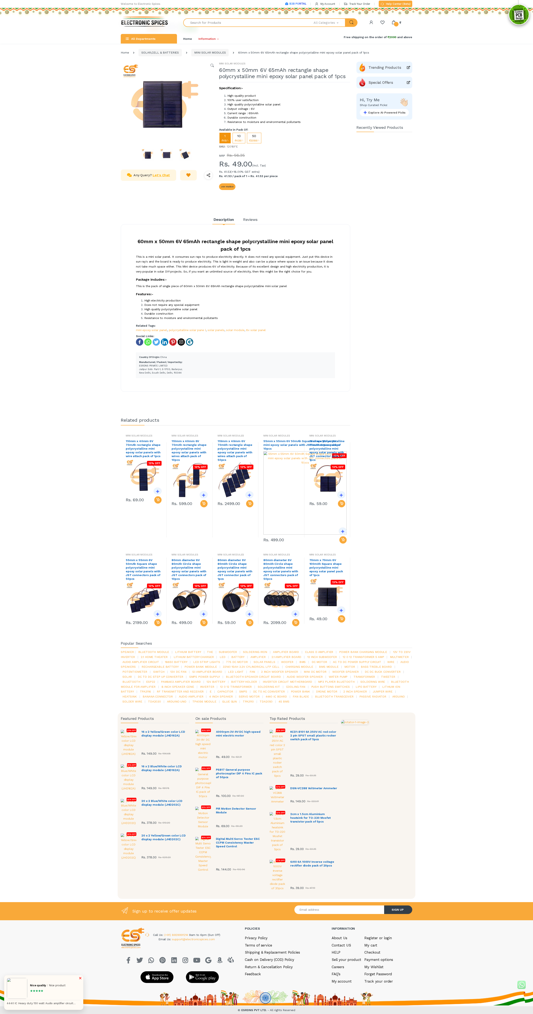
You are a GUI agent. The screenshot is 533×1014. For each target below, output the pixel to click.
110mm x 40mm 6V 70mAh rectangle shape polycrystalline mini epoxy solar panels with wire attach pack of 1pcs (143, 448)
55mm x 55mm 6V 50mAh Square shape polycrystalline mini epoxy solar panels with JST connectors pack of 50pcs (143, 569)
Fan (252, 671)
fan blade (301, 696)
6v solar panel (256, 330)
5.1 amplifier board (207, 671)
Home (187, 38)
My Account (327, 3)
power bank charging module (363, 652)
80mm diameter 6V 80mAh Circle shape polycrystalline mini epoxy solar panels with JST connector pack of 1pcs (235, 569)
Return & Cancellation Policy (269, 967)
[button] (330, 22)
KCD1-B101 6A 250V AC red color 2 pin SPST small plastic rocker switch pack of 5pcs (313, 735)
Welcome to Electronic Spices (140, 3)
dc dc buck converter (383, 671)
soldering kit (269, 686)
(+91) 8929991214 (176, 934)
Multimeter (399, 657)
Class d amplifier (319, 652)
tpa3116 (145, 691)
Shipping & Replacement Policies (272, 952)
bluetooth (131, 681)
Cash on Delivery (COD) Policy (269, 960)
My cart (370, 945)
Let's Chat (161, 175)
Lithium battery (188, 652)
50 (254, 138)
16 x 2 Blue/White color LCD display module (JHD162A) (161, 768)
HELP (336, 952)
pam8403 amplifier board (181, 681)
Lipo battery (366, 686)
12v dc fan (178, 671)
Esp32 (150, 681)
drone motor (326, 691)
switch (158, 671)
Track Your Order (359, 3)
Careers (338, 967)
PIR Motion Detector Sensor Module (236, 810)
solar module (235, 330)
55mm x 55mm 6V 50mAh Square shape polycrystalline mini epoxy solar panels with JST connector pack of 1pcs (326, 450)
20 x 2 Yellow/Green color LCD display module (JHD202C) (163, 837)
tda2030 (154, 701)
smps (243, 691)
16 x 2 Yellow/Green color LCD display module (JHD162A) (163, 733)
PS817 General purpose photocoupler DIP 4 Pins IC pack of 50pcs (239, 773)
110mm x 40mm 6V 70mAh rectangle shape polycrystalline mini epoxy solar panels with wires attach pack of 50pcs (235, 450)
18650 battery (176, 662)
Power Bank (300, 691)
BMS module (329, 666)
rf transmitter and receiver (180, 691)
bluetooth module (153, 652)
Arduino (398, 696)
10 (238, 138)
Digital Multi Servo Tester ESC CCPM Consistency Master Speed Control (238, 842)
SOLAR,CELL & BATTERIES (160, 52)
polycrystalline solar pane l (187, 330)
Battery (237, 657)
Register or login (378, 938)
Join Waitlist (227, 186)
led (222, 657)
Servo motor (249, 696)
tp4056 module (204, 701)
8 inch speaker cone (178, 686)
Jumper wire (382, 691)
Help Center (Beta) (398, 3)
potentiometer (134, 671)
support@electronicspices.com (193, 939)
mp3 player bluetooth (336, 681)
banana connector (158, 696)
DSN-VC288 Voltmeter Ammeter (313, 788)
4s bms (284, 701)
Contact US (341, 945)
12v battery (216, 681)
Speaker (127, 652)
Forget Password (378, 974)
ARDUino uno (176, 701)
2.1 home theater (154, 657)
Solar (127, 676)
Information (206, 38)
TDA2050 (266, 701)
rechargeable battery (160, 666)
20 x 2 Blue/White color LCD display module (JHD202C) (161, 802)
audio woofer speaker (305, 676)
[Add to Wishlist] (188, 175)
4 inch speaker (221, 696)
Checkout (372, 952)
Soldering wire (372, 681)
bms (302, 662)
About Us (339, 938)
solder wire (132, 701)
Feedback (253, 974)
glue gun (229, 701)
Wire (390, 662)
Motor (349, 666)
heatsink (129, 696)
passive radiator (372, 696)
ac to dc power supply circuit (357, 662)
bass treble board (376, 666)
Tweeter (388, 676)
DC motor (319, 662)
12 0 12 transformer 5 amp (363, 657)
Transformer (364, 676)
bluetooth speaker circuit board (253, 676)
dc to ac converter (269, 691)
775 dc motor (237, 662)
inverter (207, 686)
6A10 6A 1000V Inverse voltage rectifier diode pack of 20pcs (312, 863)
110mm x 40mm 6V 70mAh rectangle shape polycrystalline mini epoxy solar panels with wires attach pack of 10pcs (189, 450)
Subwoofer (228, 652)
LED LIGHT (236, 671)
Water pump (338, 676)
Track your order (378, 981)
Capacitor (225, 691)
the (210, 652)
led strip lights (206, 662)
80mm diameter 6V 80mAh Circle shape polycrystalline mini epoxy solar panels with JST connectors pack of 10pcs (189, 569)
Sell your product (346, 960)
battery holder (244, 681)
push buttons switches (330, 686)
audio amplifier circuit (140, 662)
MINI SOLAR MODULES (210, 52)
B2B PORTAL (297, 3)
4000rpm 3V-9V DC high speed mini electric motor (238, 733)
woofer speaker (345, 671)
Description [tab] (223, 219)
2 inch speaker (355, 691)
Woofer (287, 662)
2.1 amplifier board (286, 657)
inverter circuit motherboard (287, 681)
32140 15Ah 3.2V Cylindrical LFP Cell (251, 666)
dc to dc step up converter (160, 676)
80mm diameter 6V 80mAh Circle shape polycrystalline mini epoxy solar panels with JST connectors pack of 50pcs (280, 569)
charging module (299, 666)
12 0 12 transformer (236, 686)
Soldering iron (255, 652)
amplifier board (286, 652)
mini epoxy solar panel (151, 330)
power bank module (200, 666)
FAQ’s (336, 974)
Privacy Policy (256, 938)
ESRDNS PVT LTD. (254, 1010)
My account (342, 981)
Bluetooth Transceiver (334, 696)
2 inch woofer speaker (279, 671)
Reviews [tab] (250, 219)
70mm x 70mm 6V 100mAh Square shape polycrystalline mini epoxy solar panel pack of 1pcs (326, 567)
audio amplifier (191, 696)
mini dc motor (315, 671)
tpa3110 (248, 701)
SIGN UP (398, 909)
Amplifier (258, 657)
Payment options (378, 960)
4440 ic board (276, 696)
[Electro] (145, 22)
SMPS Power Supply (204, 676)
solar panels (216, 330)
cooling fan (295, 686)
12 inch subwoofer (322, 657)
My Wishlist (373, 967)
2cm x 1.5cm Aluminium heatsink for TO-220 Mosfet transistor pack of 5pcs (310, 817)
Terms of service (258, 945)
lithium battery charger (194, 657)
